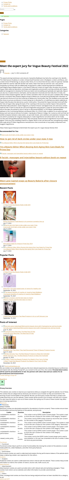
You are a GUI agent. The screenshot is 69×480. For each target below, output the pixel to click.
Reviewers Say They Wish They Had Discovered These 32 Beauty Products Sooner (29, 350)
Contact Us (6, 4)
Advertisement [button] (4, 464)
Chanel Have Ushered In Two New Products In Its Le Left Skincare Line (25, 316)
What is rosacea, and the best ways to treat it (17, 300)
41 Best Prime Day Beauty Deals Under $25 (16, 205)
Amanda (7, 73)
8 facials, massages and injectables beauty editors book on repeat (33, 157)
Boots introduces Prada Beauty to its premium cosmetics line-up (23, 221)
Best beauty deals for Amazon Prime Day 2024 (17, 244)
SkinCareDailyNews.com (12, 366)
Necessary (5, 405)
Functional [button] (3, 442)
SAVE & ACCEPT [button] (5, 479)
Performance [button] (4, 450)
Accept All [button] (13, 375)
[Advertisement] (34, 48)
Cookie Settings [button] (5, 375)
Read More (3, 379)
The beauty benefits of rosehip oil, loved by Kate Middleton (22, 294)
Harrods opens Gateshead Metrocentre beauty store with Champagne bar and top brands (31, 328)
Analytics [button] (3, 457)
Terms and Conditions (10, 6)
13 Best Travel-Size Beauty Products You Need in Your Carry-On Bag (25, 361)
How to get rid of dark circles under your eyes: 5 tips (26, 138)
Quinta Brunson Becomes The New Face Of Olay (18, 333)
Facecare (6, 16)
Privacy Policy (7, 2)
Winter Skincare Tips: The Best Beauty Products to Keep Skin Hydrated (25, 356)
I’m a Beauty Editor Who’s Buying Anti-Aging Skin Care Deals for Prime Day (27, 249)
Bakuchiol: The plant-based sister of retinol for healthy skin (22, 289)
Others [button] (2, 472)
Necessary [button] (3, 403)
